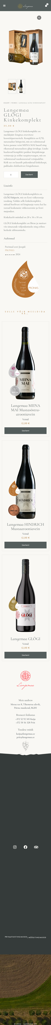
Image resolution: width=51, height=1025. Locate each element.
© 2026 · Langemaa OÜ (25, 1024)
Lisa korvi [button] (25, 430)
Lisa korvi (29, 174)
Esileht (7, 103)
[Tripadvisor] (36, 847)
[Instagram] (15, 847)
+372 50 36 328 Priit (25, 722)
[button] (4, 5)
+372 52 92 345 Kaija (26, 719)
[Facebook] (25, 847)
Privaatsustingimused (16, 937)
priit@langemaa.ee (26, 737)
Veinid (14, 103)
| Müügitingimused (36, 937)
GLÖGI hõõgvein (11, 197)
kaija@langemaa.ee (25, 733)
